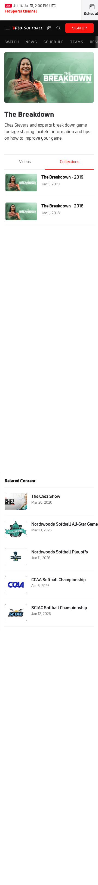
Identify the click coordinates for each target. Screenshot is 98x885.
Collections (69, 161)
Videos (25, 161)
